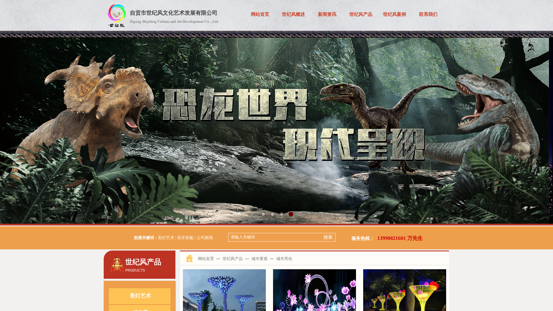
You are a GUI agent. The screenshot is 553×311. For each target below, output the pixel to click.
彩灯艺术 (140, 296)
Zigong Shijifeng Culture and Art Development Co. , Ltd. (174, 21)
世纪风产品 (233, 258)
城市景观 (259, 258)
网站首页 (206, 258)
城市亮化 (284, 258)
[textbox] (274, 237)
